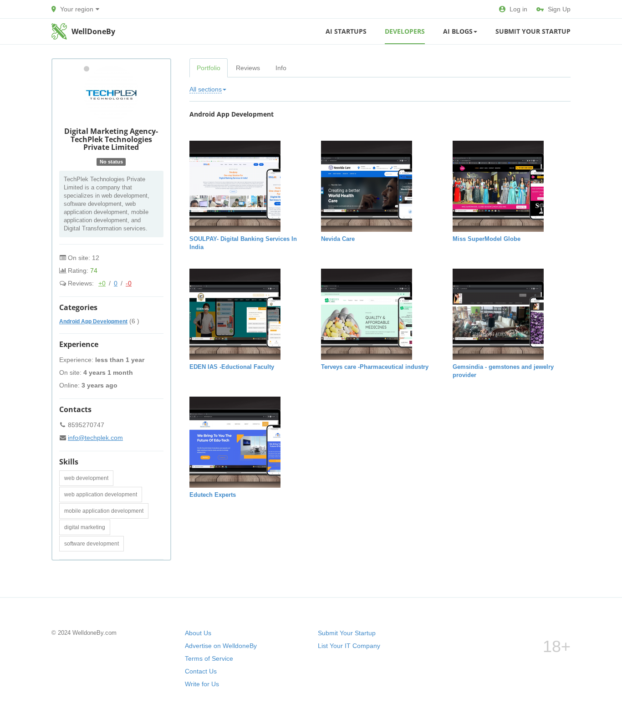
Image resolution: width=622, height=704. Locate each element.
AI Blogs (458, 31)
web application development (100, 494)
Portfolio (208, 67)
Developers (405, 31)
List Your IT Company (349, 645)
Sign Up (559, 9)
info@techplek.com (95, 437)
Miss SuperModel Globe (486, 238)
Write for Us (202, 684)
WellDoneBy (93, 31)
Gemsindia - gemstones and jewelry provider (503, 370)
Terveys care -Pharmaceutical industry (374, 366)
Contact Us (201, 671)
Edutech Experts (212, 494)
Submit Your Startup (533, 31)
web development (86, 478)
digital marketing (84, 527)
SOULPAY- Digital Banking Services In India (243, 242)
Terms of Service (209, 658)
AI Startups (346, 31)
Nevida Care (338, 238)
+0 (102, 283)
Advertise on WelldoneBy (221, 645)
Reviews (248, 67)
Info (280, 67)
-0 (129, 283)
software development (91, 544)
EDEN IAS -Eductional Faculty (231, 366)
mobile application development (103, 511)
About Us (198, 633)
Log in (518, 9)
